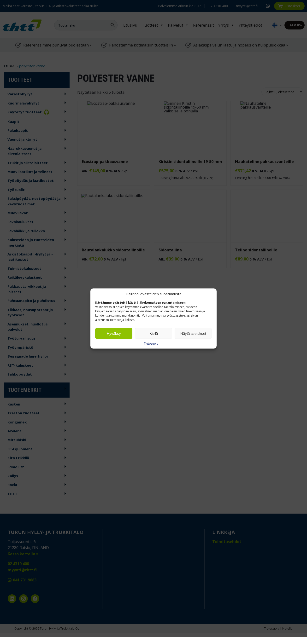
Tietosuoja (151, 344)
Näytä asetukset (193, 333)
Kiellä (153, 333)
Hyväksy (114, 333)
